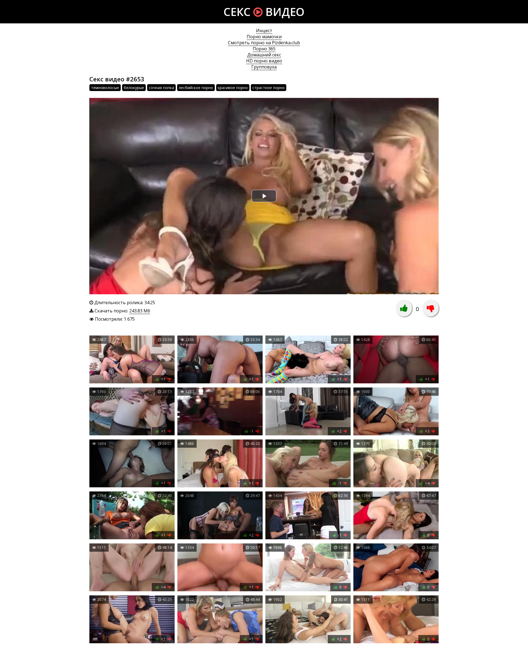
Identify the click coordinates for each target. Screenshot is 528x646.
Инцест (264, 31)
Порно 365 (264, 49)
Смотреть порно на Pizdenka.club (264, 43)
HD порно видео (264, 61)
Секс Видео (264, 11)
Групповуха (264, 67)
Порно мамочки (264, 37)
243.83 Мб (139, 311)
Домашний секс (264, 55)
